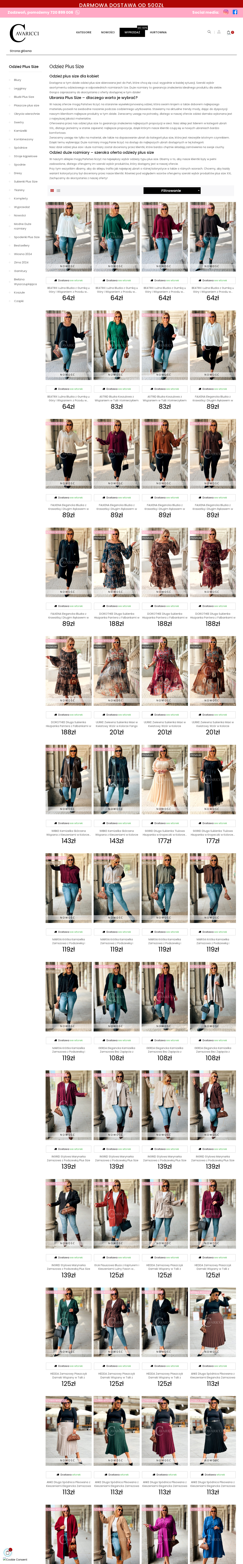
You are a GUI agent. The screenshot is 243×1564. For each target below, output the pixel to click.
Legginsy (20, 88)
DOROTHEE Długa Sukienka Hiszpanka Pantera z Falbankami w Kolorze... (116, 617)
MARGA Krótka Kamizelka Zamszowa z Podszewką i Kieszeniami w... (68, 943)
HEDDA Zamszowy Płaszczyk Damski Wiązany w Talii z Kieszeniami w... (164, 1269)
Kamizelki (20, 131)
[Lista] (58, 190)
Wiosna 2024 (23, 254)
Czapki (19, 301)
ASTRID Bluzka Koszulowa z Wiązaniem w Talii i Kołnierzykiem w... (117, 400)
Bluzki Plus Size (24, 97)
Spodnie (20, 165)
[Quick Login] (219, 32)
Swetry (19, 122)
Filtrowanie (181, 190)
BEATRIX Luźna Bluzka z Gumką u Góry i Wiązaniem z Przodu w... (68, 290)
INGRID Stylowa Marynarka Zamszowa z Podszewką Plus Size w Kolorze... (68, 1160)
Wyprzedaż (22, 207)
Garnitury (20, 271)
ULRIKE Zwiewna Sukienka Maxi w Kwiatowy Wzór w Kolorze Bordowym (165, 726)
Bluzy (17, 80)
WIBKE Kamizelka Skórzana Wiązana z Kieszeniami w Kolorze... (68, 833)
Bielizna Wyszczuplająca (25, 281)
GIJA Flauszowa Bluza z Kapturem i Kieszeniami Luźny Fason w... (116, 1267)
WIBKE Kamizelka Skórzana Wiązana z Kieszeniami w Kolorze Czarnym (116, 834)
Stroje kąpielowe (25, 156)
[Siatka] (52, 190)
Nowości (20, 215)
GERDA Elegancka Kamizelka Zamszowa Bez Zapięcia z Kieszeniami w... (116, 1052)
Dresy (18, 173)
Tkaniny (19, 190)
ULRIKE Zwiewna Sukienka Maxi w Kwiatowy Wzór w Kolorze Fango (117, 724)
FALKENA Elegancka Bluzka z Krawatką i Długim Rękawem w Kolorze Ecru (213, 400)
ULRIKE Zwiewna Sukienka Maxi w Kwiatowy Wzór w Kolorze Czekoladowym (213, 726)
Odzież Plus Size (24, 66)
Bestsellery (21, 245)
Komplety (21, 198)
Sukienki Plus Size (26, 181)
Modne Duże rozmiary (22, 226)
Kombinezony (23, 139)
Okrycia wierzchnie (27, 114)
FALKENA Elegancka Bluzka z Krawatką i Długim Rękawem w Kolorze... (68, 509)
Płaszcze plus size (26, 105)
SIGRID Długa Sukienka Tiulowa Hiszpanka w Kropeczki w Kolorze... (165, 833)
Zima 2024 (21, 262)
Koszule (19, 292)
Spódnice (20, 148)
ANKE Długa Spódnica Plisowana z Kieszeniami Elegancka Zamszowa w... (212, 1377)
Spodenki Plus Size (27, 237)
